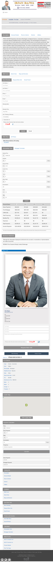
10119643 (6, 142)
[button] (26, 405)
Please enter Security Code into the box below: (13, 122)
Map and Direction (23, 73)
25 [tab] (28, 29)
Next (48, 27)
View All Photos (7, 521)
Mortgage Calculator (20, 148)
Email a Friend (38, 353)
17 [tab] (38, 27)
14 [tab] (31, 27)
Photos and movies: (9, 516)
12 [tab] (27, 27)
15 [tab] (33, 27)
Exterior (33, 35)
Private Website (7, 545)
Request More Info (17, 79)
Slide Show (6, 136)
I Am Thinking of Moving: (8, 114)
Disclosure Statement (8, 235)
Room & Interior (25, 35)
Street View (14, 73)
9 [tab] (21, 27)
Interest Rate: (6, 163)
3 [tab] (9, 27)
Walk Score (6, 73)
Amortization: (5, 184)
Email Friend (27, 79)
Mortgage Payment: (7, 462)
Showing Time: (6, 109)
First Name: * (5, 83)
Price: (4, 425)
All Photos (13, 136)
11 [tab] (25, 27)
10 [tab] (23, 27)
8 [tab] (19, 27)
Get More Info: (8, 502)
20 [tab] (44, 27)
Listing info (7, 470)
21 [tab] (46, 27)
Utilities (39, 35)
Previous (4, 27)
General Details (15, 35)
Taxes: (4, 174)
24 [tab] (26, 29)
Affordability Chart (7, 148)
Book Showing (6, 79)
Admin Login (14, 552)
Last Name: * (5, 88)
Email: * (4, 98)
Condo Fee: (5, 168)
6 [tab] (15, 27)
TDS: (4, 195)
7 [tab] (17, 27)
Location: (6, 489)
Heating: (4, 158)
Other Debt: (5, 179)
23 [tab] (24, 29)
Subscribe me (7, 119)
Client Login (34, 552)
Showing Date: (6, 104)
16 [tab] (36, 27)
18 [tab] (40, 27)
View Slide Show (7, 518)
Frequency (5, 444)
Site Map (39, 552)
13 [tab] (29, 27)
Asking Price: (5, 153)
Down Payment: (6, 430)
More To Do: (7, 536)
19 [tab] (42, 27)
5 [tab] (13, 27)
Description (6, 35)
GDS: (4, 189)
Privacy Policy (20, 552)
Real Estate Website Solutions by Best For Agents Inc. (26, 556)
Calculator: (7, 526)
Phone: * (4, 93)
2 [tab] (7, 27)
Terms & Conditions (28, 552)
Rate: (4, 435)
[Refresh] (12, 124)
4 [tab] (11, 27)
